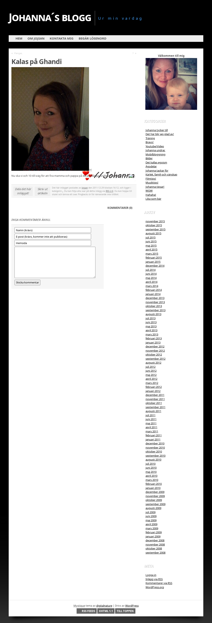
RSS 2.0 (109, 191)
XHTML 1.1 (106, 611)
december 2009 (155, 492)
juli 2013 (150, 318)
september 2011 (155, 407)
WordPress (132, 605)
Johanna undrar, (155, 150)
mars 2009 (152, 528)
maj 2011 (151, 423)
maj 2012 (151, 375)
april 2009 (151, 524)
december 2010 (155, 443)
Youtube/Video (155, 146)
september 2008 (155, 552)
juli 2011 (150, 415)
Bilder (149, 158)
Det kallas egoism (156, 162)
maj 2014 (151, 278)
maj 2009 (151, 520)
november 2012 (155, 350)
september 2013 (155, 310)
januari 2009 (153, 536)
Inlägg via (154, 579)
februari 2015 (154, 257)
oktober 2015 (154, 225)
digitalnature (104, 605)
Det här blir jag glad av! (160, 134)
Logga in (151, 575)
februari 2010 (154, 484)
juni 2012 (151, 371)
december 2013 (155, 298)
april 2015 (151, 249)
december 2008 (155, 540)
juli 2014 (150, 270)
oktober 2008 (154, 548)
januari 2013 (153, 342)
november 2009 (155, 496)
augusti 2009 (153, 508)
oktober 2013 (154, 306)
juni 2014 (151, 274)
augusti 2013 (153, 314)
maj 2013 (151, 326)
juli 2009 (150, 512)
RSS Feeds (88, 611)
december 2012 (155, 346)
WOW (149, 190)
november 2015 (155, 221)
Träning (150, 138)
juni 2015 (151, 241)
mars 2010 (152, 480)
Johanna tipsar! (155, 187)
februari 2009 (154, 532)
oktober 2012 (154, 354)
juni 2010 (151, 467)
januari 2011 (153, 439)
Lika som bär (153, 199)
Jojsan (85, 187)
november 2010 (155, 447)
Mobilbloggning (155, 154)
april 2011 (151, 427)
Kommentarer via (159, 583)
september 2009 (155, 504)
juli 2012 (150, 367)
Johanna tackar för (157, 170)
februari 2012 (154, 387)
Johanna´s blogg (50, 17)
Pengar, (18, 53)
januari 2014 (153, 294)
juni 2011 (151, 419)
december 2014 (155, 265)
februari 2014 (154, 290)
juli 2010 (150, 464)
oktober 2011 (154, 403)
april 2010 (151, 476)
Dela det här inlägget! (23, 191)
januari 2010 (153, 488)
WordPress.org (155, 587)
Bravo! (150, 142)
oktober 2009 (154, 500)
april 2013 (151, 330)
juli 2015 (150, 237)
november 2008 (155, 544)
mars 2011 (152, 431)
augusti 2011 (153, 411)
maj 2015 (151, 245)
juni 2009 (151, 516)
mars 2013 (152, 334)
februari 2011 (154, 435)
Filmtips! (151, 178)
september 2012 (155, 358)
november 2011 (155, 399)
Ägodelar (151, 166)
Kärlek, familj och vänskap (161, 174)
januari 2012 (153, 391)
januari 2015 (153, 262)
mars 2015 (152, 253)
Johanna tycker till (157, 130)
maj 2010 (151, 472)
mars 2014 (152, 286)
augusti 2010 (153, 459)
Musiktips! (152, 182)
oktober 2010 (154, 451)
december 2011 (155, 395)
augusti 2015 (153, 233)
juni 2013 (151, 322)
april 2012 (151, 379)
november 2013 (155, 302)
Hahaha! (151, 195)
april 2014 (151, 282)
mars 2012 (152, 383)
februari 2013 (154, 338)
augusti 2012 (153, 362)
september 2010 (155, 455)
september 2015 (155, 229)
